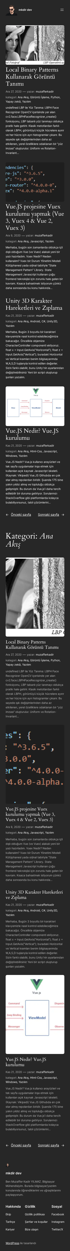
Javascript (37, 241)
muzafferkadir (45, 91)
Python (55, 97)
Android (35, 321)
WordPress (12, 1243)
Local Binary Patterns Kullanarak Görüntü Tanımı (32, 76)
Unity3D (52, 321)
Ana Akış (23, 97)
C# (43, 321)
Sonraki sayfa (51, 515)
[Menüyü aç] (62, 9)
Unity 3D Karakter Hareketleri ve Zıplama (34, 304)
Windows (11, 455)
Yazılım (26, 101)
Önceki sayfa (18, 515)
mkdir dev (25, 9)
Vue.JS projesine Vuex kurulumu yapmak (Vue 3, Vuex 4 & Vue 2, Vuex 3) (35, 217)
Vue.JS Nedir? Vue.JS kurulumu (32, 434)
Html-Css (36, 451)
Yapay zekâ (13, 101)
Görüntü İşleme (39, 97)
